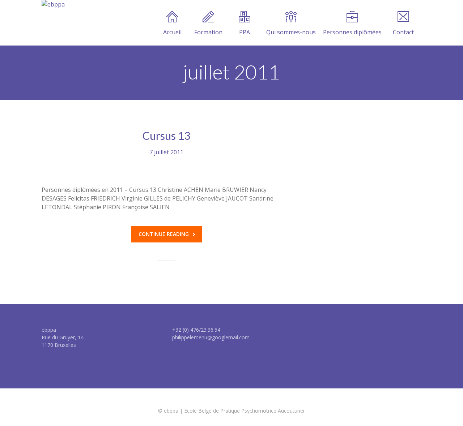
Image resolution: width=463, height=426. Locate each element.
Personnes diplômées (352, 32)
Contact (403, 32)
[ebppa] (53, 4)
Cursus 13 (166, 135)
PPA (244, 32)
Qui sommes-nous (291, 32)
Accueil (172, 32)
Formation (208, 32)
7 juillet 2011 (166, 152)
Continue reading (164, 234)
